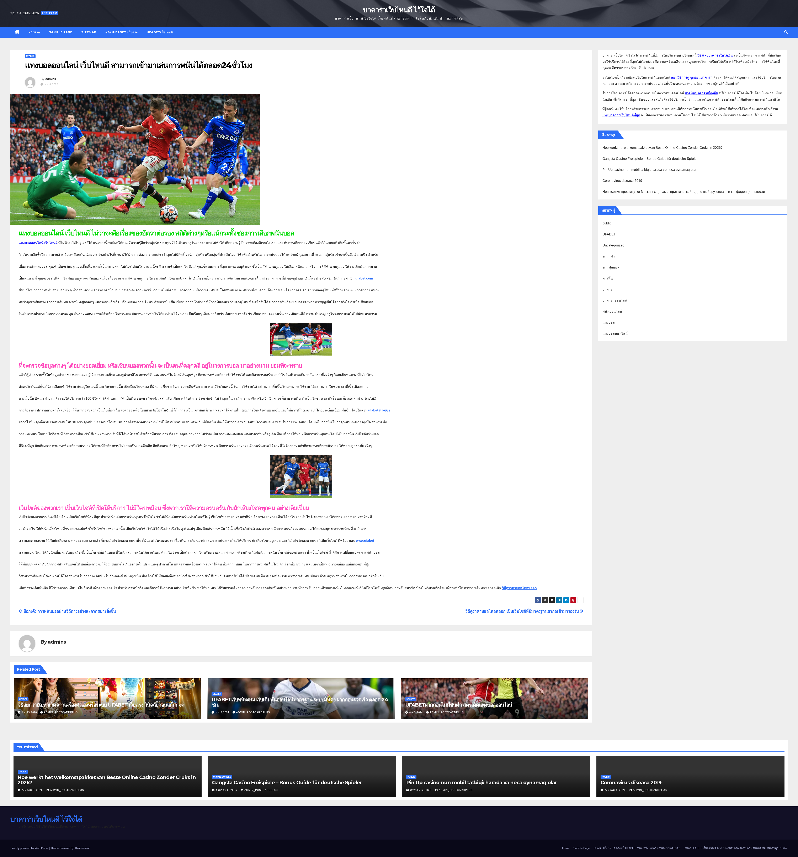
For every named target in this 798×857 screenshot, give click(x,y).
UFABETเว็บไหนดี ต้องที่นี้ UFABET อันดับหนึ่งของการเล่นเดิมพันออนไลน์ (637, 848)
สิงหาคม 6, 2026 (33, 790)
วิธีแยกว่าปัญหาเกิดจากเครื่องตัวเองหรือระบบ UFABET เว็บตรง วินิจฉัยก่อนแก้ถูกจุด (101, 705)
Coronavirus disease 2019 (622, 180)
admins (50, 79)
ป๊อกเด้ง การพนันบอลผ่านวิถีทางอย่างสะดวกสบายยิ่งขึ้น (69, 611)
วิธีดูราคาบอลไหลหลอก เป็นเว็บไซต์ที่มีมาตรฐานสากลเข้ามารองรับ (522, 611)
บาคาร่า (608, 289)
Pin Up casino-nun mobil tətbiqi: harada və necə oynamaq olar (649, 169)
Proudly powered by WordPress (29, 848)
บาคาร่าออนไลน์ (614, 300)
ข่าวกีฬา (608, 256)
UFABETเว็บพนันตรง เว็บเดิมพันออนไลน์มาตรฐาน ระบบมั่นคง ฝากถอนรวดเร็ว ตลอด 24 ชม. (300, 702)
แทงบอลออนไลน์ (615, 333)
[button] (786, 32)
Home (565, 848)
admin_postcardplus (61, 712)
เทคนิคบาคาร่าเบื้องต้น (701, 93)
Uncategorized (613, 245)
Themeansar (82, 848)
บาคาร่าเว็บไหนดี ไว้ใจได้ (399, 9)
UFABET (30, 56)
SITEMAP (88, 32)
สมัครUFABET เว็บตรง (121, 32)
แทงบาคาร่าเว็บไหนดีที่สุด (621, 115)
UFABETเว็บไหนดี (160, 32)
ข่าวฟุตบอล (610, 267)
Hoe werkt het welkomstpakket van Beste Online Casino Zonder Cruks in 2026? (662, 147)
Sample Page (60, 32)
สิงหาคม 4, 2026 (616, 790)
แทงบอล (608, 322)
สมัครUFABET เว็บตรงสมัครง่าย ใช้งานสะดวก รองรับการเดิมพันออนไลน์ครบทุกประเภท (736, 848)
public (607, 223)
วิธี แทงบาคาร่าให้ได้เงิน (715, 55)
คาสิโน (607, 278)
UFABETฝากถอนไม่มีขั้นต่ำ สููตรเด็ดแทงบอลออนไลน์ (458, 705)
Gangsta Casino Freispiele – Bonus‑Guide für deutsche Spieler (650, 158)
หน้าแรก (34, 32)
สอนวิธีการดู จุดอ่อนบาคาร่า (691, 77)
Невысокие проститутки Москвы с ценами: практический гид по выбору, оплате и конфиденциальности (683, 191)
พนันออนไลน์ (612, 311)
